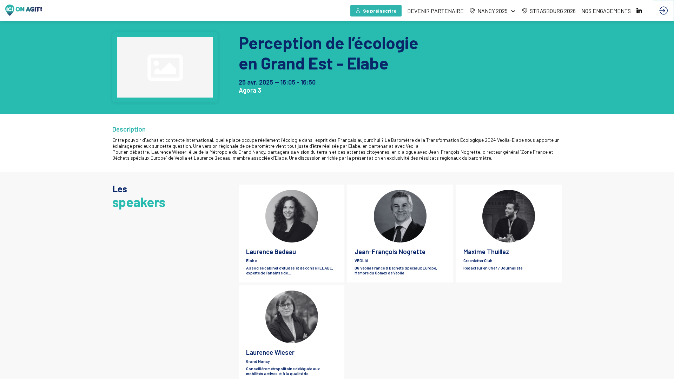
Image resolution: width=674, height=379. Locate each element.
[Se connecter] (663, 10)
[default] (435, 10)
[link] (492, 10)
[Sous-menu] (513, 11)
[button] (376, 10)
